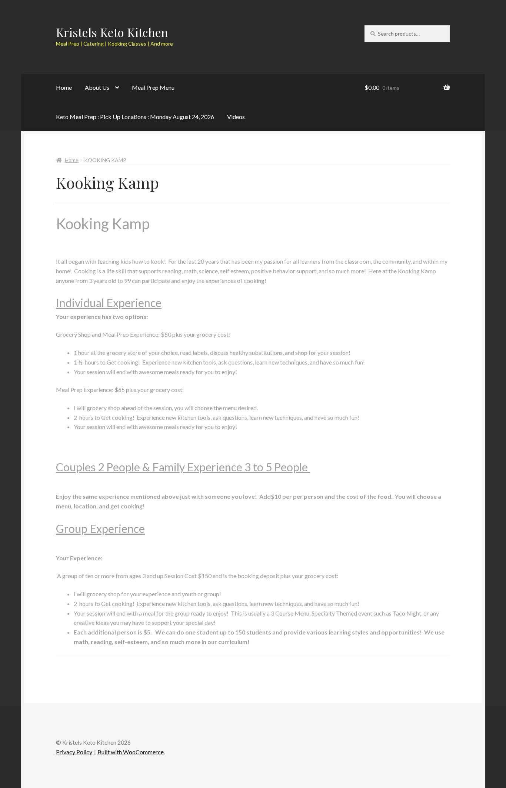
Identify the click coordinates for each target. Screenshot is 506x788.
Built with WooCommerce (130, 751)
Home (64, 87)
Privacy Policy (74, 751)
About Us (97, 87)
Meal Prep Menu (153, 87)
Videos (236, 116)
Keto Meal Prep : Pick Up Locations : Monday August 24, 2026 (135, 116)
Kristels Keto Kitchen (112, 32)
